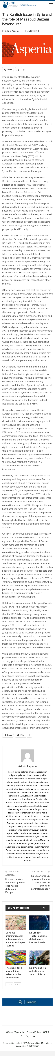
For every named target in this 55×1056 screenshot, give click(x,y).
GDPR (46, 1032)
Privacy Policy (33, 1032)
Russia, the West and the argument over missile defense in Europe (15, 886)
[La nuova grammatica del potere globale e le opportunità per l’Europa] (16, 922)
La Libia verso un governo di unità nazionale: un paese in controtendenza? (40, 882)
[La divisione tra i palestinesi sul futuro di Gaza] (39, 957)
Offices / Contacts (15, 1032)
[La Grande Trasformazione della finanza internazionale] (39, 922)
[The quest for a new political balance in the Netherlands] (16, 957)
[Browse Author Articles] (28, 755)
